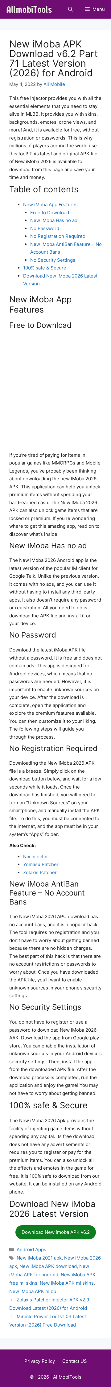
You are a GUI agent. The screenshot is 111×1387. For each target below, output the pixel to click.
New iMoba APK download (48, 1266)
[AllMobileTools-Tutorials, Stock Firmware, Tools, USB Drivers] (31, 9)
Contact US (74, 1361)
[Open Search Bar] (70, 9)
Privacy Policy (39, 1361)
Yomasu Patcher (41, 864)
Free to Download (49, 213)
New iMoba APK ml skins (67, 1283)
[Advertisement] (55, 392)
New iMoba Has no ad (53, 220)
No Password (44, 228)
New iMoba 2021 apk (39, 1258)
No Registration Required (57, 236)
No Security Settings (52, 260)
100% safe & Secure (44, 268)
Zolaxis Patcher (40, 872)
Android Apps (31, 1249)
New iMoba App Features (50, 204)
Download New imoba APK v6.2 (56, 1232)
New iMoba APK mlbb (32, 1291)
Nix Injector (35, 857)
